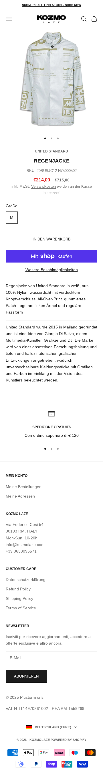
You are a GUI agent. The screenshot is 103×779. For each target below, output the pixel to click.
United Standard (51, 151)
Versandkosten (43, 186)
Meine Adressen (20, 496)
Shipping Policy (19, 598)
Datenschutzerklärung (25, 579)
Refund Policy (18, 589)
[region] (51, 424)
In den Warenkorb (52, 239)
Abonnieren (26, 676)
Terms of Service (21, 608)
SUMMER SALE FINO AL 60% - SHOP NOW (51, 5)
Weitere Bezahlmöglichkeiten (51, 269)
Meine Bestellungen (23, 486)
